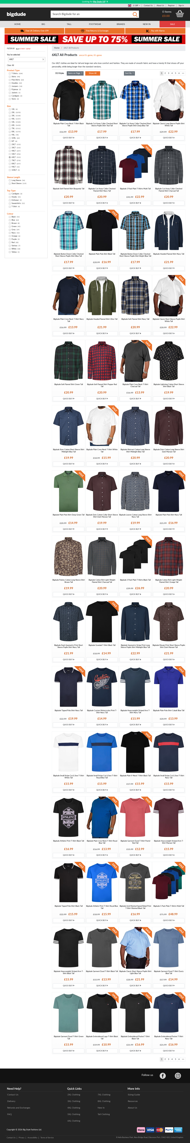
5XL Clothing (73, 1114)
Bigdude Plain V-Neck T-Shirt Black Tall (135, 776)
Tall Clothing (104, 1114)
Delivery (11, 1101)
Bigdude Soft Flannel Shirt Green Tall (68, 384)
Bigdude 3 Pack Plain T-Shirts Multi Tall (135, 189)
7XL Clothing (104, 1095)
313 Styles (59, 73)
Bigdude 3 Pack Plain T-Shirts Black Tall (135, 580)
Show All (92, 73)
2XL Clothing (73, 1095)
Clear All (10, 65)
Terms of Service (47, 1138)
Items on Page (74, 73)
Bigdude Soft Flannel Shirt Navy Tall (135, 319)
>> (183, 73)
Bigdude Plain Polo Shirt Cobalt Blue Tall (168, 710)
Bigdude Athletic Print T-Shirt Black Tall (68, 841)
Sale (172, 24)
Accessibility (32, 1138)
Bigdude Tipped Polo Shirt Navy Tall (69, 710)
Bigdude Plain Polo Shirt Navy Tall (169, 515)
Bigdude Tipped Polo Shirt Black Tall (69, 906)
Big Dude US (99, 2)
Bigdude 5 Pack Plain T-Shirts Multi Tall (168, 906)
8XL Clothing (104, 1101)
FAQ (9, 1114)
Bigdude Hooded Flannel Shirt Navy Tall (168, 254)
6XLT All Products (71, 48)
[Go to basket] (180, 13)
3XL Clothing (73, 1101)
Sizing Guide (134, 1095)
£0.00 (166, 16)
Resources (133, 1101)
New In (101, 1108)
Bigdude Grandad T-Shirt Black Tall (102, 645)
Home (56, 48)
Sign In (181, 6)
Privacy (21, 1138)
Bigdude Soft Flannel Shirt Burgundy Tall (68, 189)
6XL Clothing (73, 1121)
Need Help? (14, 1088)
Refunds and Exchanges (18, 1108)
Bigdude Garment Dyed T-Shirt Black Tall (102, 971)
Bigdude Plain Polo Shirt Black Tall (102, 254)
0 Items (167, 11)
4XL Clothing (73, 1108)
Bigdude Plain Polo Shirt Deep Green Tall (68, 515)
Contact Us (148, 6)
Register (171, 6)
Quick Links (74, 1088)
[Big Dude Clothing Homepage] (16, 14)
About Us (160, 6)
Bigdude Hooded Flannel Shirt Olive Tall (102, 319)
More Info (134, 1088)
